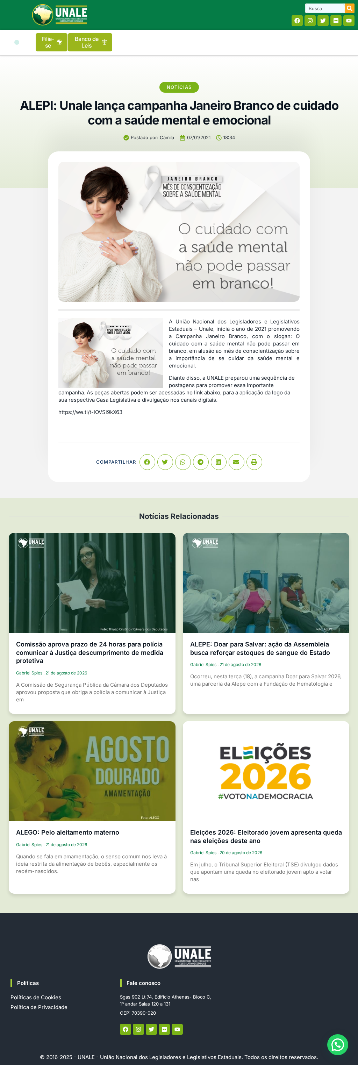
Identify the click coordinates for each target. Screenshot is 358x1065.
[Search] (350, 8)
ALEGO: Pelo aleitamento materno (67, 832)
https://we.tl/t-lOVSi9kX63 (90, 412)
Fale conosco (143, 983)
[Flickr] (336, 20)
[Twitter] (323, 20)
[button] (16, 42)
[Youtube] (349, 20)
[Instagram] (310, 20)
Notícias (179, 87)
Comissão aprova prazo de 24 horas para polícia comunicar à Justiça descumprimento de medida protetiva (89, 652)
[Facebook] (297, 20)
